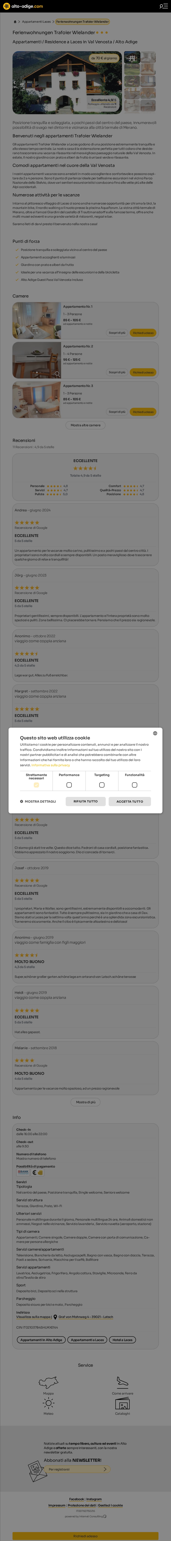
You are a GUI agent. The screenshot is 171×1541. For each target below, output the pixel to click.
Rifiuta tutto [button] (86, 801)
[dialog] (85, 770)
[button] (38, 801)
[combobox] (155, 733)
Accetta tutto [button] (130, 801)
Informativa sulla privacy (50, 765)
